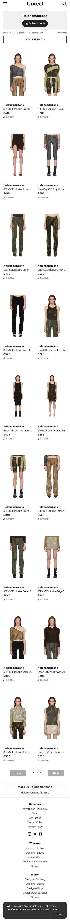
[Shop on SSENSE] (17, 72)
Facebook (40, 834)
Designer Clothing (35, 848)
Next (56, 773)
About (35, 813)
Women (7, 33)
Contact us (35, 818)
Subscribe (37, 23)
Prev (18, 773)
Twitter (35, 834)
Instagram (29, 834)
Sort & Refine (33, 39)
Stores (35, 866)
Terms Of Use (35, 822)
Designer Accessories (35, 861)
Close (59, 915)
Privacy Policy (35, 827)
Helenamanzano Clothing (35, 792)
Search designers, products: (64, 4)
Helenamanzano (35, 33)
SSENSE (10, 117)
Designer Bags (35, 857)
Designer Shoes (35, 853)
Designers (19, 33)
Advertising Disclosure (35, 809)
